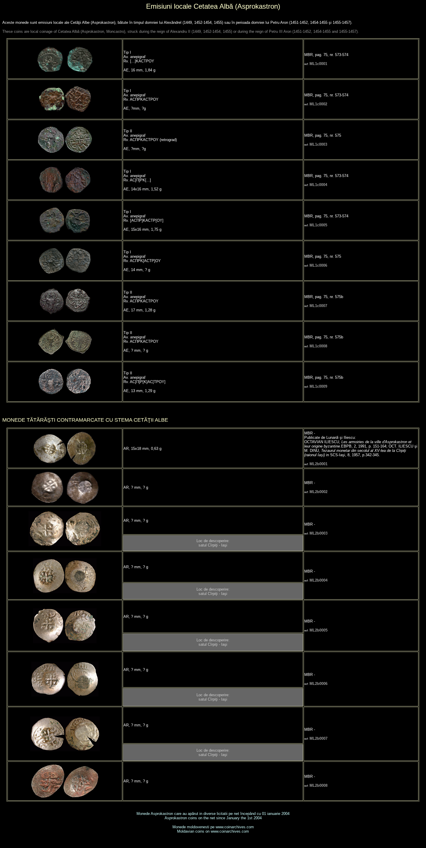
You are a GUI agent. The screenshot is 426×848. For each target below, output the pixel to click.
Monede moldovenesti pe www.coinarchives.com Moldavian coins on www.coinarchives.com (213, 829)
